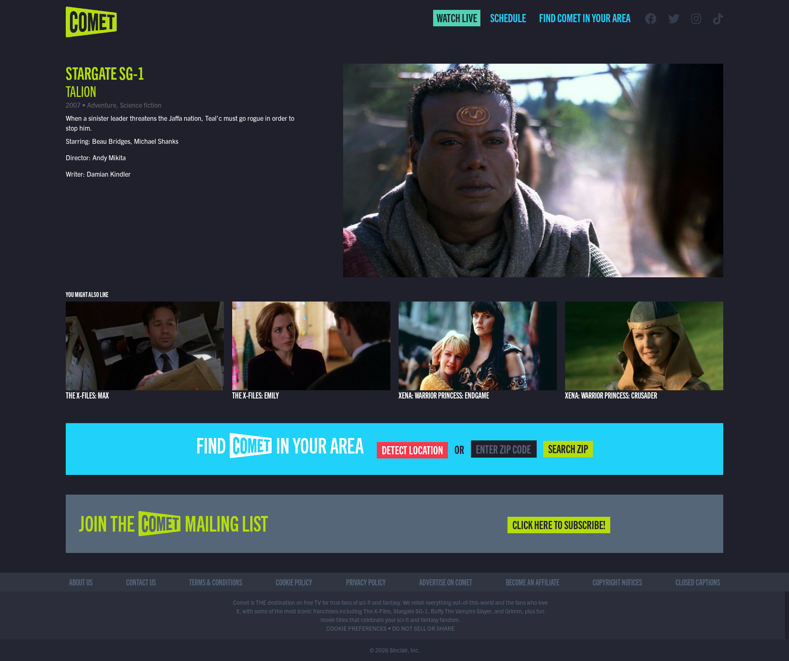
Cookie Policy (294, 582)
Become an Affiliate (532, 582)
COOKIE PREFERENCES (356, 628)
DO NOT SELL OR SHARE (423, 628)
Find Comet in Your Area (584, 17)
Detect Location (412, 449)
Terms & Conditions (215, 582)
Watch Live (456, 17)
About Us (80, 582)
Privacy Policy (366, 582)
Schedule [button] (508, 17)
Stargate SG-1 (105, 72)
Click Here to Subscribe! (558, 524)
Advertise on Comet (445, 582)
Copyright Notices (617, 582)
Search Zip (568, 448)
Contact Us (141, 582)
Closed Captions (698, 582)
